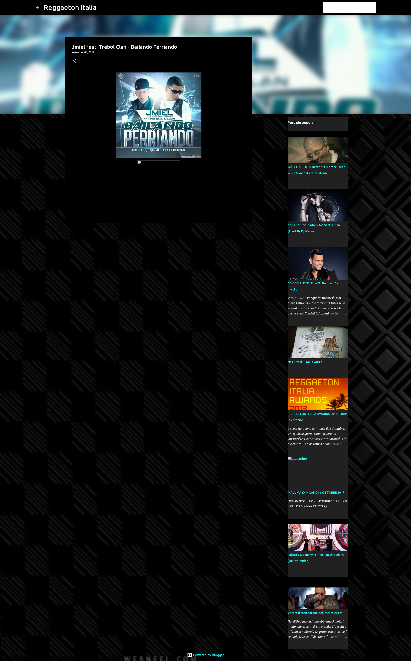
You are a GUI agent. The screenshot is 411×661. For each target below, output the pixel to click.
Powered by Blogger (208, 655)
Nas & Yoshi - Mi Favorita (305, 362)
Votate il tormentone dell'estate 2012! (315, 613)
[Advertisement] (158, 259)
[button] (74, 61)
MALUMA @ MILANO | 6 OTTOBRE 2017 (316, 492)
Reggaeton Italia (70, 7)
